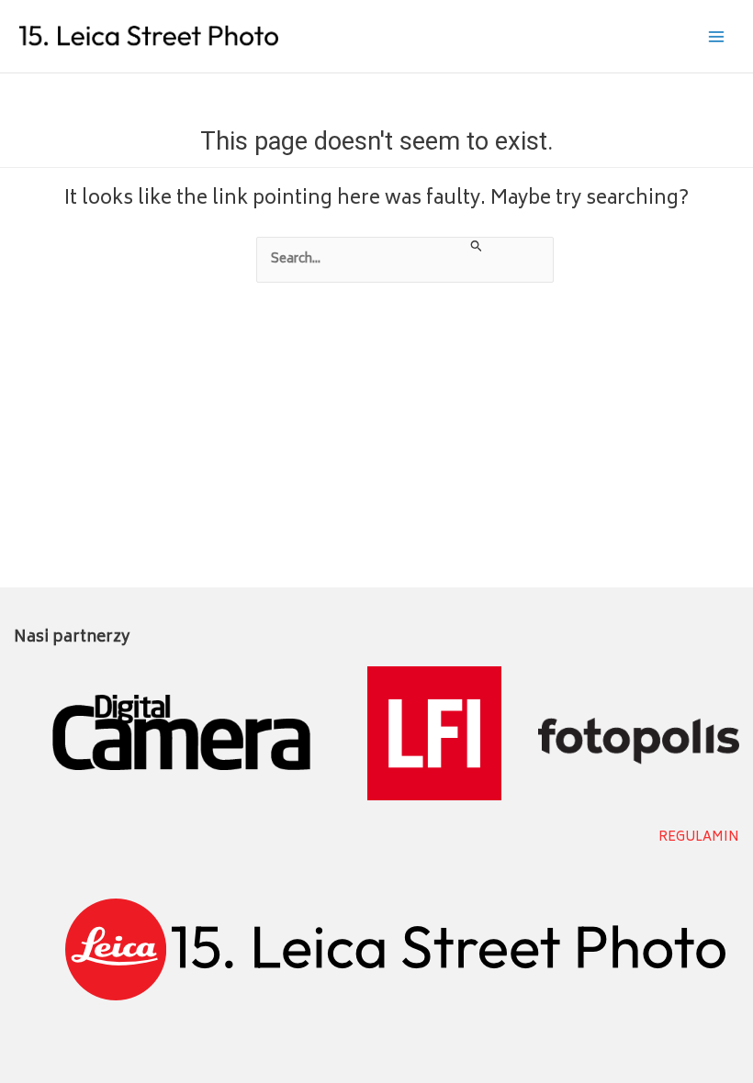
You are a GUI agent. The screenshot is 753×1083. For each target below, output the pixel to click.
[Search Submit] (476, 248)
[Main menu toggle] (717, 36)
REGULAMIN (698, 838)
